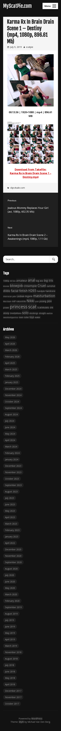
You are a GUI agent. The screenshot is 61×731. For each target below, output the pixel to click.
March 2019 (11, 645)
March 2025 (11, 369)
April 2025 (10, 363)
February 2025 (12, 375)
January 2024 (11, 459)
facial (14, 291)
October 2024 (12, 401)
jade (14, 296)
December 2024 (13, 388)
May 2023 (10, 510)
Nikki (30, 300)
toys (31, 317)
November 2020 (13, 555)
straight (42, 313)
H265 (32, 290)
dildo (6, 291)
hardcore (50, 291)
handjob (41, 291)
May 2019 (10, 632)
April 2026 (10, 343)
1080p (6, 280)
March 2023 (11, 523)
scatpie (29, 46)
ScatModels (43, 307)
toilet (26, 317)
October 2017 (12, 703)
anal (31, 280)
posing (42, 301)
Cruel (42, 285)
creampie (30, 286)
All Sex (13, 281)
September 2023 (13, 485)
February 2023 (12, 530)
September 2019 (13, 607)
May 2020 (10, 587)
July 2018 (9, 665)
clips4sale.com (17, 187)
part (37, 301)
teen (21, 317)
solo (25, 312)
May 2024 (10, 433)
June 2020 (10, 581)
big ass (39, 280)
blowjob (16, 285)
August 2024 (11, 414)
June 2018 (10, 671)
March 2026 (11, 350)
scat (32, 306)
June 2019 (10, 626)
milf (14, 301)
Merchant (7, 301)
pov (49, 301)
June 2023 (10, 504)
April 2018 (10, 684)
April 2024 (10, 440)
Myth (21, 721)
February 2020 (12, 600)
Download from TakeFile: (30, 169)
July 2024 (9, 420)
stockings (33, 313)
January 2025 (11, 382)
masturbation (44, 295)
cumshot (51, 286)
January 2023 (11, 536)
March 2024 (11, 446)
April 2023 (10, 517)
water (37, 317)
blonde (6, 286)
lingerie (29, 296)
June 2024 (10, 427)
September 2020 (13, 562)
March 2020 (11, 594)
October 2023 (12, 478)
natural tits (21, 301)
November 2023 (13, 472)
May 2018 (10, 677)
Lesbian (21, 296)
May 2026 (10, 337)
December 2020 (13, 549)
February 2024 (12, 452)
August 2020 (11, 568)
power (6, 307)
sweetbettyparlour (10, 317)
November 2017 (13, 697)
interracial (7, 296)
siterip (6, 313)
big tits (48, 280)
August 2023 (11, 491)
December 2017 (13, 690)
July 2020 (9, 575)
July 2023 (9, 497)
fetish (23, 290)
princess (19, 306)
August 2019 (11, 613)
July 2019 (9, 620)
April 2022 (10, 542)
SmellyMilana (15, 313)
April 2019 (10, 639)
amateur (21, 280)
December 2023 (13, 465)
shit (51, 307)
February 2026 (12, 356)
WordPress (36, 718)
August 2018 (11, 658)
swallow (49, 313)
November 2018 (13, 652)
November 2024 (13, 395)
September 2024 (13, 407)
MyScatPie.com (17, 6)
